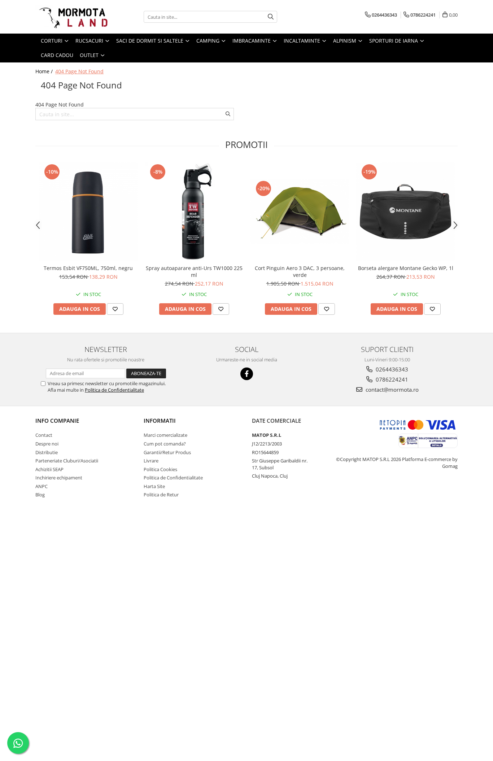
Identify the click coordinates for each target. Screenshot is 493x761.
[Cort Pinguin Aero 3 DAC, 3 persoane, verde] (299, 211)
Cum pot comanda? (165, 443)
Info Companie (57, 420)
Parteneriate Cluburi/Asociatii (66, 460)
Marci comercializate (165, 435)
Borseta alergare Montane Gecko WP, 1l (405, 268)
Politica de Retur (161, 494)
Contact (43, 435)
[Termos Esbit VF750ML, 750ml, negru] (88, 211)
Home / (44, 71)
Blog (40, 494)
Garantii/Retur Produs (167, 452)
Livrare (151, 460)
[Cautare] (270, 17)
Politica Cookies (160, 469)
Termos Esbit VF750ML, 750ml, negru (88, 268)
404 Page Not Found (79, 71)
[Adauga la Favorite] (115, 309)
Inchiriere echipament (58, 477)
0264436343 (391, 369)
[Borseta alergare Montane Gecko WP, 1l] (405, 211)
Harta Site (154, 486)
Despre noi (46, 443)
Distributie (46, 452)
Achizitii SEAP (49, 469)
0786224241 (391, 379)
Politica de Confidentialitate (114, 390)
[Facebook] (246, 374)
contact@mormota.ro (391, 389)
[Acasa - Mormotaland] (71, 16)
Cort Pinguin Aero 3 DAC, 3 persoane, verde (300, 271)
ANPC (41, 486)
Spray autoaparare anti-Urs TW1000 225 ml (194, 271)
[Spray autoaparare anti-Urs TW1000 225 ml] (194, 211)
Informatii (160, 420)
